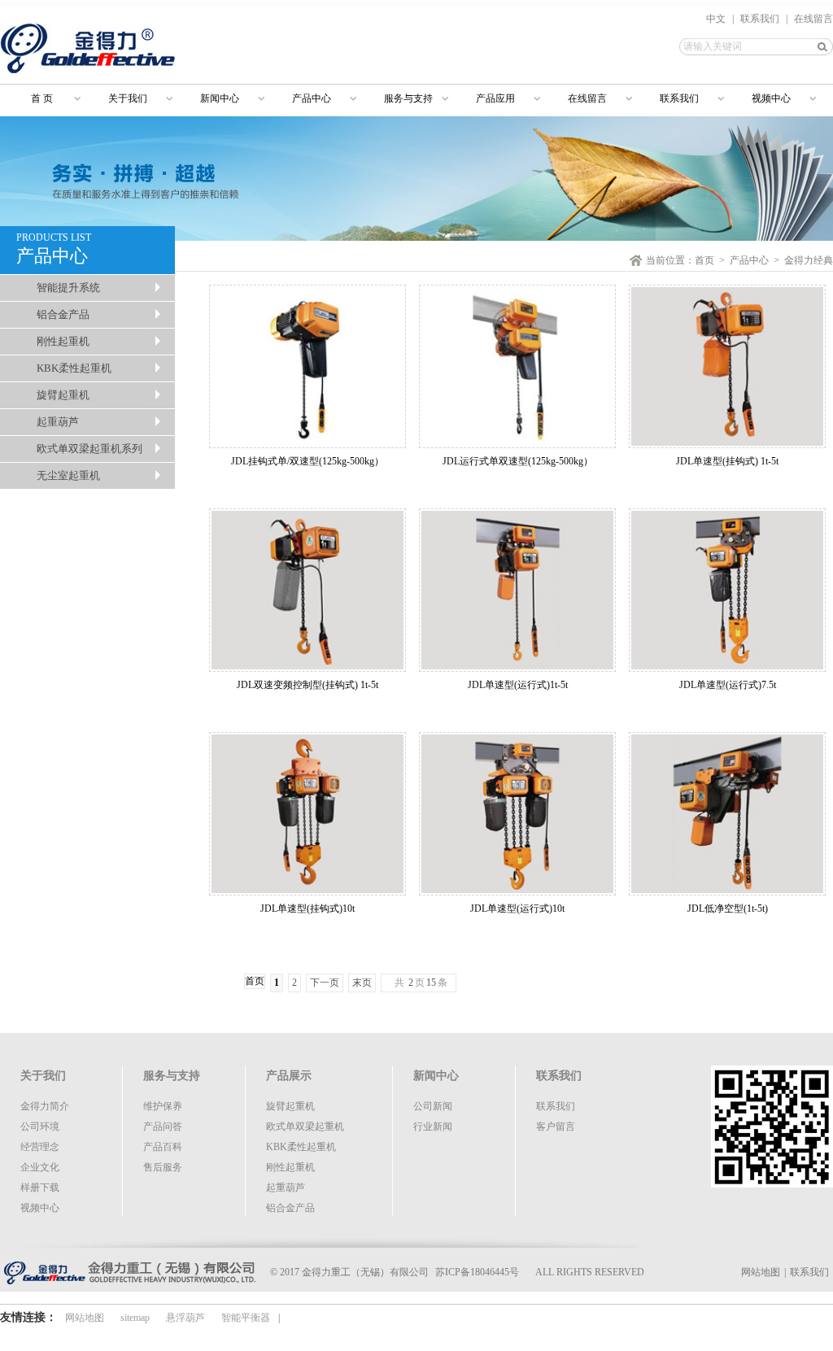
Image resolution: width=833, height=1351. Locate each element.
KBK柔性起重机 (74, 368)
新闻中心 (219, 98)
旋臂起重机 (63, 395)
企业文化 (39, 1167)
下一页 (324, 982)
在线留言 (813, 18)
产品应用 (495, 98)
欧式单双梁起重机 (305, 1126)
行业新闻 (432, 1126)
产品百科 (162, 1147)
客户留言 (555, 1126)
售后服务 (162, 1167)
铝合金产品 (63, 314)
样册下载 (39, 1187)
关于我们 (127, 98)
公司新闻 (432, 1106)
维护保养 (162, 1106)
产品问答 (162, 1126)
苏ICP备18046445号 (477, 1272)
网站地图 (760, 1272)
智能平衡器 (245, 1317)
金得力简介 (44, 1106)
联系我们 (759, 18)
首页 (704, 260)
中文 (716, 18)
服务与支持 (408, 98)
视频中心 (771, 98)
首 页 (34, 98)
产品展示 (289, 1076)
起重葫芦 (58, 422)
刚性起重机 (63, 341)
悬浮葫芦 (185, 1317)
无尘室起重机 (68, 475)
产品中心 (311, 98)
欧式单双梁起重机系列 (89, 448)
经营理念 (39, 1147)
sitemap (135, 1317)
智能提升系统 (68, 287)
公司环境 (39, 1126)
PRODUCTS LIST (53, 249)
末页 (362, 982)
